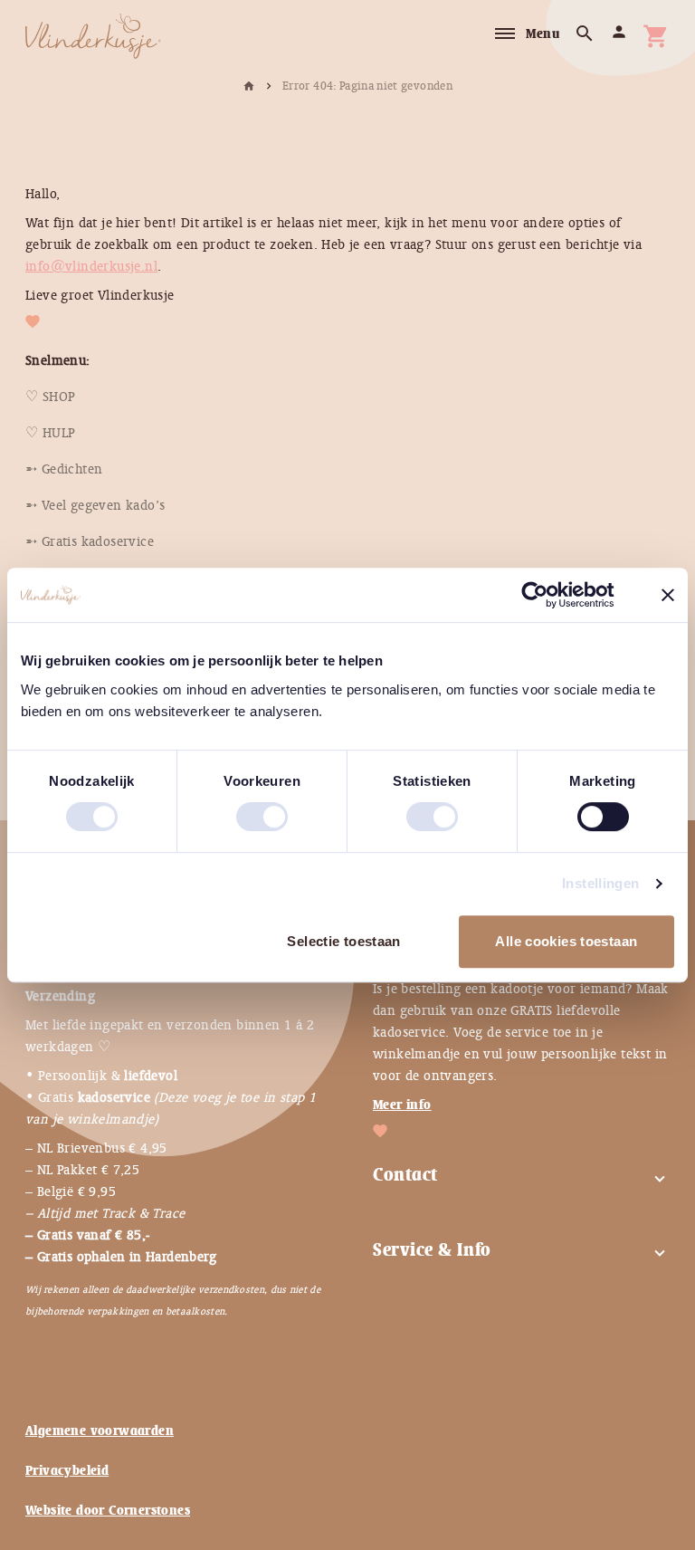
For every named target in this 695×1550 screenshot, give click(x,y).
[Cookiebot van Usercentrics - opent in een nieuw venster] (549, 594)
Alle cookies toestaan (566, 941)
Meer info (402, 1104)
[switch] (243, 809)
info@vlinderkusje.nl (91, 266)
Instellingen (601, 883)
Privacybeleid (67, 1470)
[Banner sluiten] (668, 594)
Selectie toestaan (343, 941)
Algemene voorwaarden (99, 1430)
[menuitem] (50, 396)
